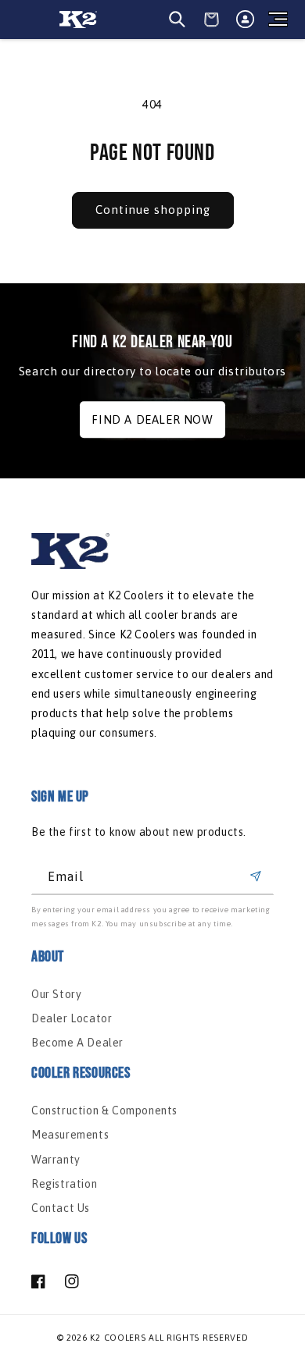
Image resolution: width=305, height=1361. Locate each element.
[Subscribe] (256, 876)
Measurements (70, 1134)
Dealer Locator (71, 1018)
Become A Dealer (77, 1042)
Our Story (56, 994)
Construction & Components (104, 1110)
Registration (64, 1184)
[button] (277, 19)
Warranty (56, 1159)
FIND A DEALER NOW (152, 419)
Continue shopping (152, 209)
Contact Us (60, 1208)
